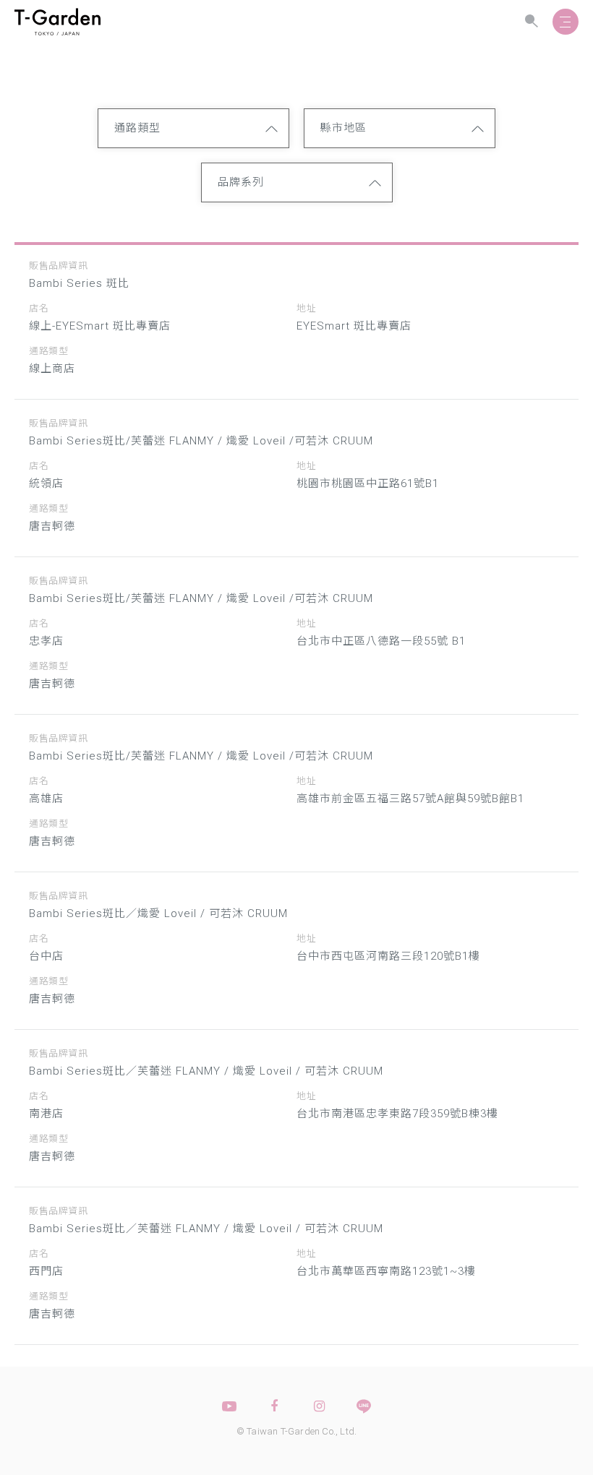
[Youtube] (229, 1406)
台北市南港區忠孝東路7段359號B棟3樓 (397, 1113)
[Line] (364, 1406)
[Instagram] (319, 1406)
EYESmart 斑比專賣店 (353, 325)
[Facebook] (274, 1406)
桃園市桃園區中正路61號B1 (367, 483)
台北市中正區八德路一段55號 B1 (381, 641)
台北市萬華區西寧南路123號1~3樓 (386, 1271)
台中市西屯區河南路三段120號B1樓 (388, 956)
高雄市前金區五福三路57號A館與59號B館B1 (410, 798)
